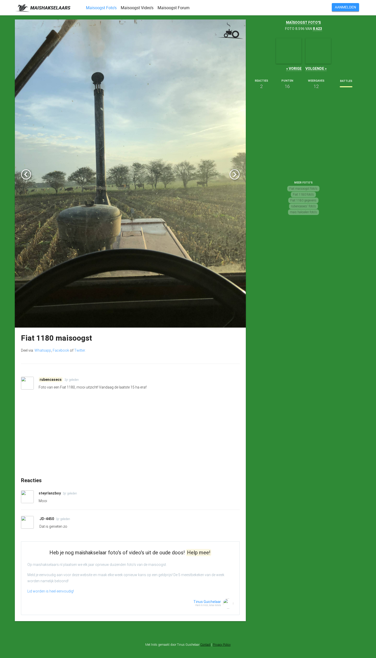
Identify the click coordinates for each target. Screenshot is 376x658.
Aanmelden (345, 7)
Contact (205, 644)
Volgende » (316, 69)
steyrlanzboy (50, 493)
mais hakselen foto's (303, 212)
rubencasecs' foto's (303, 206)
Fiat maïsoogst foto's (303, 188)
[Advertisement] (130, 438)
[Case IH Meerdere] (318, 51)
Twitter (79, 350)
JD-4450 (47, 519)
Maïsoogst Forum (174, 7)
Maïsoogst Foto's (101, 7)
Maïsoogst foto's (303, 22)
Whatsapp (43, 350)
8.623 (317, 29)
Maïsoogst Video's (137, 7)
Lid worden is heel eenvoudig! (50, 591)
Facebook (61, 350)
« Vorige (294, 69)
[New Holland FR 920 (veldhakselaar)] (289, 51)
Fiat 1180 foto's (303, 194)
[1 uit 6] (346, 86)
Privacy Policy (222, 644)
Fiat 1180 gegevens (303, 200)
